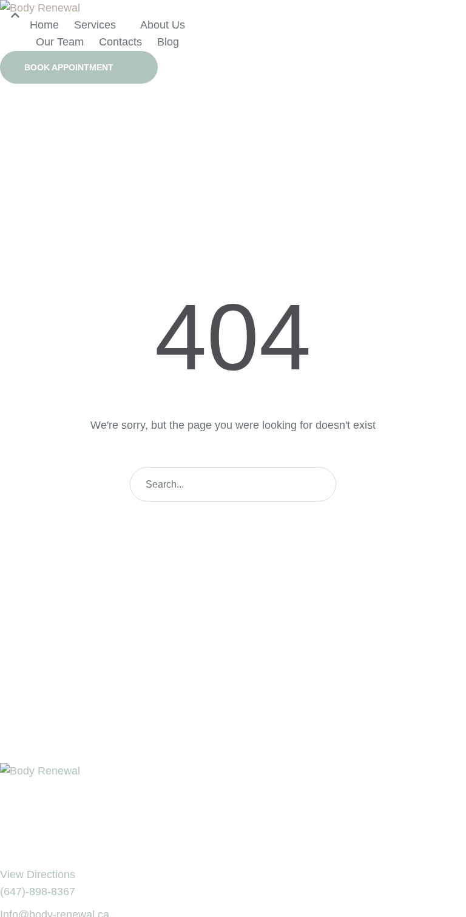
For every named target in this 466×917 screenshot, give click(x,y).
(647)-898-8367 (37, 891)
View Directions (37, 874)
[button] (79, 67)
